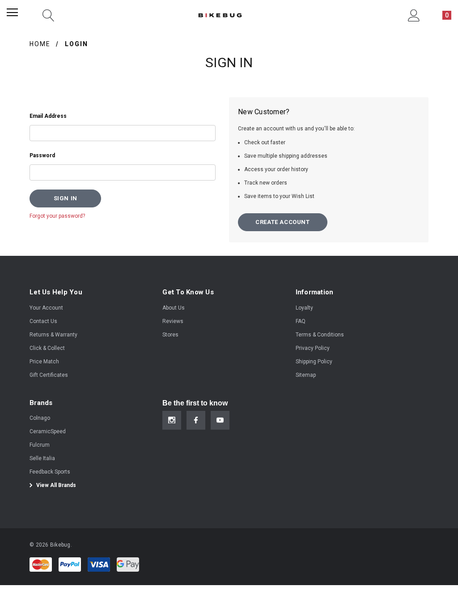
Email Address (48, 116)
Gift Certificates (49, 375)
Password (42, 155)
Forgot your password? (57, 216)
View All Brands (55, 485)
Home (40, 43)
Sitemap (306, 375)
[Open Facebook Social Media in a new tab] (196, 420)
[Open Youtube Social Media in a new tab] (220, 420)
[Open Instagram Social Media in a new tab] (171, 420)
